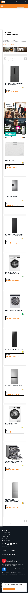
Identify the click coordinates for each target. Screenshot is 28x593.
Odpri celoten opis (8, 44)
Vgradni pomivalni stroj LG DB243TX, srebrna (13, 462)
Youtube (8, 544)
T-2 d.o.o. (5, 530)
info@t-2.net (7, 538)
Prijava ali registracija (21, 1)
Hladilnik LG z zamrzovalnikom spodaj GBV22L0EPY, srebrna (12, 500)
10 (12, 60)
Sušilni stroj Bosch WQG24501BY (11, 424)
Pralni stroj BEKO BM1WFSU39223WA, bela (12, 273)
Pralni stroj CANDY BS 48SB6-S (14, 310)
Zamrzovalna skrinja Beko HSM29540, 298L (13, 159)
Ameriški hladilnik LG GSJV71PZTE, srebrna (11, 197)
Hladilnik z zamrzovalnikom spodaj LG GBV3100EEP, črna (14, 235)
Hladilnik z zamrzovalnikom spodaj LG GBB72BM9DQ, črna (14, 348)
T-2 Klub (7, 32)
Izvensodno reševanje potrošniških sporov (13, 574)
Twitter (6, 544)
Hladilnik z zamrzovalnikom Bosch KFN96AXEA (14, 84)
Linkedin (11, 544)
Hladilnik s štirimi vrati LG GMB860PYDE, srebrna (13, 386)
